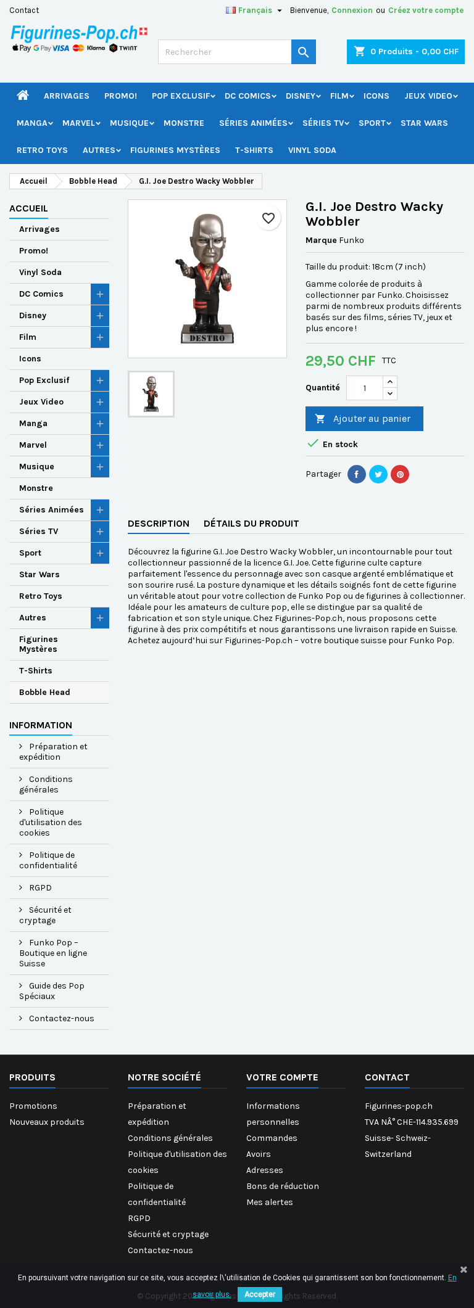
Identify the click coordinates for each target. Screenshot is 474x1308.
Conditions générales (46, 784)
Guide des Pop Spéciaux (52, 991)
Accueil (28, 208)
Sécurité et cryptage (45, 915)
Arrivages (66, 96)
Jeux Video (428, 96)
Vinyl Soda (312, 150)
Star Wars (424, 123)
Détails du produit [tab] (251, 523)
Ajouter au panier (362, 418)
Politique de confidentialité (48, 860)
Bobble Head (44, 692)
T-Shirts (254, 150)
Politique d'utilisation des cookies (50, 822)
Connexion (352, 10)
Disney (300, 96)
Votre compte (282, 1077)
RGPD (39, 887)
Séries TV (323, 123)
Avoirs (258, 1154)
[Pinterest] (400, 474)
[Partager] (356, 474)
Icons (376, 96)
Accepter (259, 1294)
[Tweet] (378, 474)
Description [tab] (158, 523)
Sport (372, 123)
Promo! (120, 96)
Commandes (271, 1138)
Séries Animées (253, 123)
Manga (32, 123)
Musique (129, 123)
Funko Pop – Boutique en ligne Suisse (53, 953)
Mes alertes (269, 1202)
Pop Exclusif (181, 96)
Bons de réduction (282, 1186)
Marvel (78, 123)
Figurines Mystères (175, 150)
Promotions (33, 1106)
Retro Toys (42, 150)
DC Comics (248, 96)
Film (339, 96)
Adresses (264, 1170)
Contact (24, 10)
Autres (99, 150)
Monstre (184, 123)
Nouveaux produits (47, 1122)
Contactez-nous (60, 1018)
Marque (321, 240)
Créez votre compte (426, 10)
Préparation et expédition (53, 751)
